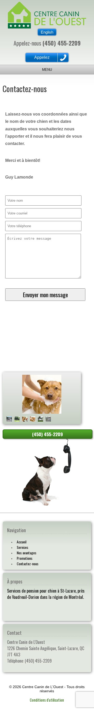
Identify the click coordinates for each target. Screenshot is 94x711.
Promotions (24, 558)
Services (22, 547)
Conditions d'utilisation (47, 700)
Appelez (42, 57)
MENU (47, 70)
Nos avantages (26, 552)
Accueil (21, 541)
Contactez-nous (27, 563)
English (47, 32)
